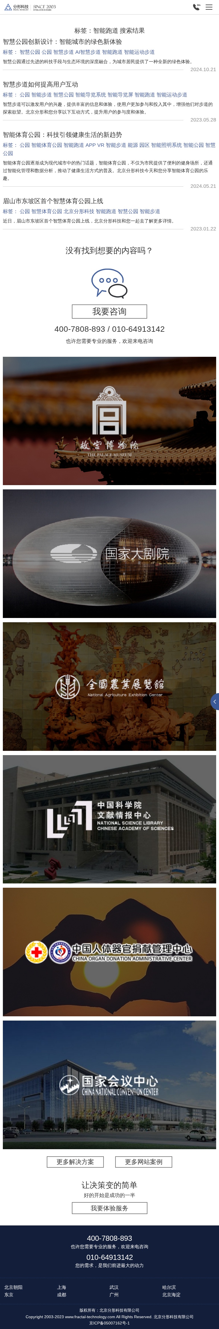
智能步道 (41, 95)
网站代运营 (109, 440)
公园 (47, 52)
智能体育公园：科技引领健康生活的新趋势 (62, 134)
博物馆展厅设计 (86, 698)
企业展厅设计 (192, 698)
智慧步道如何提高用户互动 (40, 84)
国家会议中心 (109, 1072)
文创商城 (169, 432)
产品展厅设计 (142, 705)
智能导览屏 (120, 95)
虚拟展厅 (79, 831)
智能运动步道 (139, 52)
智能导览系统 (90, 95)
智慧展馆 (112, 569)
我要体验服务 (109, 1208)
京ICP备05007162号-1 (109, 1323)
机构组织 (31, 831)
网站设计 (153, 967)
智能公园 (193, 145)
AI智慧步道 (88, 52)
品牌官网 (105, 967)
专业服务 (97, 1100)
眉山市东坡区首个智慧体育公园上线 (53, 201)
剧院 (93, 569)
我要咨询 (109, 311)
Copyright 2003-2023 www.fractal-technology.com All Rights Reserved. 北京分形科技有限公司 (110, 1316)
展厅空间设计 (159, 698)
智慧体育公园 (46, 211)
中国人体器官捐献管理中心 (109, 940)
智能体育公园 (46, 145)
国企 (85, 967)
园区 (144, 145)
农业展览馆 (109, 670)
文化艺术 (26, 432)
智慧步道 (63, 52)
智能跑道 (112, 52)
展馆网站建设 (141, 569)
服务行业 (73, 1100)
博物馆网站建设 (105, 432)
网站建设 (55, 831)
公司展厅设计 (76, 705)
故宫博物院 (109, 405)
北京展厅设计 (109, 705)
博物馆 (48, 432)
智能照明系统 (166, 145)
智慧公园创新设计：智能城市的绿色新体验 (62, 41)
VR (100, 145)
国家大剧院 (109, 541)
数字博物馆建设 (124, 698)
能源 (133, 145)
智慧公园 (30, 52)
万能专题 (193, 432)
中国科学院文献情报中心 (109, 803)
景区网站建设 (140, 432)
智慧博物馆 (71, 432)
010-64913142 (109, 1257)
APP (91, 145)
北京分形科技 (79, 211)
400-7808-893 (109, 1238)
